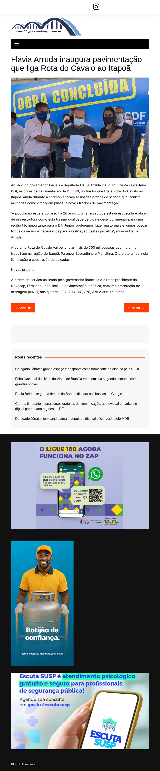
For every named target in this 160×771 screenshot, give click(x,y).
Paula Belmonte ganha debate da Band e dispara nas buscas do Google (68, 394)
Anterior (25, 308)
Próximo (134, 308)
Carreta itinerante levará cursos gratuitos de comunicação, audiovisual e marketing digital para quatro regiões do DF (76, 406)
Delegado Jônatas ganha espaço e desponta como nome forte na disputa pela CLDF (77, 369)
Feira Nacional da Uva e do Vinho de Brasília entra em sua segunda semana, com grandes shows (75, 381)
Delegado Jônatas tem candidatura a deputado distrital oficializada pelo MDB (72, 418)
